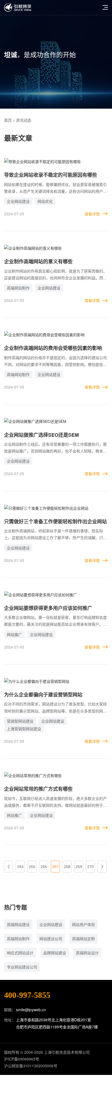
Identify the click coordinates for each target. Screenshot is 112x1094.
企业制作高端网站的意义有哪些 (38, 261)
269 (79, 866)
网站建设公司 (50, 938)
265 (32, 866)
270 (90, 866)
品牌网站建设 (54, 952)
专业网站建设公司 (22, 967)
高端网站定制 (83, 938)
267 (55, 866)
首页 (8, 120)
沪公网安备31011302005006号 (30, 1065)
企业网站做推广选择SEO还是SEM (41, 434)
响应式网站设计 (20, 952)
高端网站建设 (18, 924)
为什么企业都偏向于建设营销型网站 (43, 694)
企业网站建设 (18, 201)
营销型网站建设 (20, 721)
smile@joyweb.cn (31, 1009)
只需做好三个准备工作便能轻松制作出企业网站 (55, 521)
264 (20, 866)
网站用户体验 (83, 924)
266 (44, 866)
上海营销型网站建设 (24, 728)
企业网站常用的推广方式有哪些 (38, 788)
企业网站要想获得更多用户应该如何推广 (48, 608)
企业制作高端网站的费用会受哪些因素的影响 (53, 348)
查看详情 (92, 213)
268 (67, 866)
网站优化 (45, 201)
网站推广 (14, 634)
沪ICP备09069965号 (21, 1059)
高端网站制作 (18, 288)
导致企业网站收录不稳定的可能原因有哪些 (50, 174)
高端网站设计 (87, 952)
